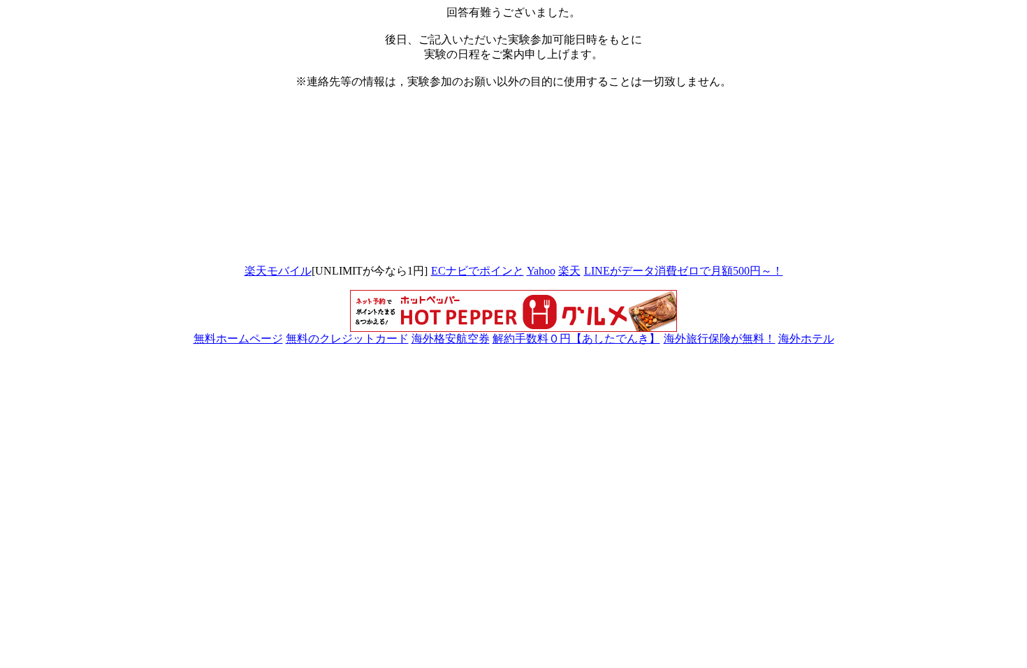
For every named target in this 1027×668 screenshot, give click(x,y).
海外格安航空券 (450, 338)
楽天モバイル (278, 271)
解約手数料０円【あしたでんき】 (576, 338)
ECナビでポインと (477, 271)
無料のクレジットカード (347, 338)
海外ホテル (806, 338)
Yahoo (541, 271)
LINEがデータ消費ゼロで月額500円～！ (683, 271)
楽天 (569, 271)
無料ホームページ (238, 338)
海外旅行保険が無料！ (719, 338)
